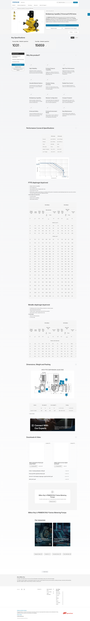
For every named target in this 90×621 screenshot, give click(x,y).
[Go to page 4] (49, 457)
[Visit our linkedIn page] (22, 589)
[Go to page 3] (49, 453)
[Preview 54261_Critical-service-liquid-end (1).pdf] (62, 453)
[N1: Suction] (66, 395)
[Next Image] (42, 22)
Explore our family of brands (22, 610)
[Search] (57, 2)
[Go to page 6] (49, 465)
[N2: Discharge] (66, 379)
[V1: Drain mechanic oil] (47, 389)
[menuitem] (14, 5)
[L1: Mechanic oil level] (60, 383)
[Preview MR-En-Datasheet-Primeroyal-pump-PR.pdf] (37, 453)
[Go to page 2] (49, 449)
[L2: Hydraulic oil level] (63, 383)
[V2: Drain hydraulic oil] (39, 391)
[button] (52, 55)
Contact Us (39, 589)
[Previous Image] (19, 22)
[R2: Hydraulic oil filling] (63, 381)
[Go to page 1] (49, 445)
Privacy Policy (19, 614)
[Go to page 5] (49, 461)
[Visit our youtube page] (24, 589)
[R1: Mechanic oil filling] (61, 381)
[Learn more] (50, 547)
